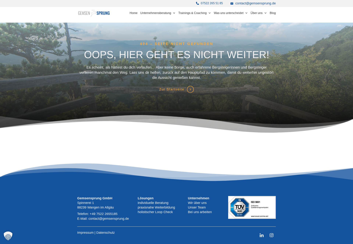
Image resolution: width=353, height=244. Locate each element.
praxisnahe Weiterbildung (156, 207)
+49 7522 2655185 (103, 214)
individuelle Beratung (153, 203)
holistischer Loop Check (155, 212)
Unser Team (197, 207)
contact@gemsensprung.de (255, 3)
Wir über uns (197, 203)
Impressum (86, 232)
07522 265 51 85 (212, 3)
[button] (8, 236)
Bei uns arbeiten (200, 212)
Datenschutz (105, 232)
